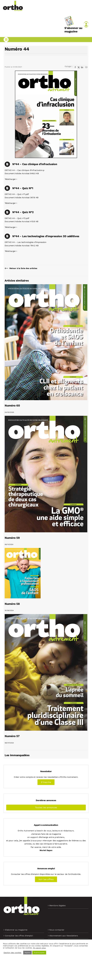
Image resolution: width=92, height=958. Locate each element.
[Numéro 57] (46, 616)
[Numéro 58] (23, 549)
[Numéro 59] (46, 417)
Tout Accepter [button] (39, 952)
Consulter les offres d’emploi (19, 936)
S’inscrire (46, 782)
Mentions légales (57, 905)
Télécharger (10, 179)
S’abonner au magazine (73, 29)
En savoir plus (39, 948)
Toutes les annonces (46, 807)
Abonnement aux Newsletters (63, 936)
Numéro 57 (12, 736)
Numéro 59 (12, 537)
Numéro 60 (12, 405)
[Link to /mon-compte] (86, 24)
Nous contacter (56, 930)
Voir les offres (46, 879)
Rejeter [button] (27, 952)
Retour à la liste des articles (23, 268)
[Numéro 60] (46, 286)
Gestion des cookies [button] (12, 953)
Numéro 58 (12, 603)
